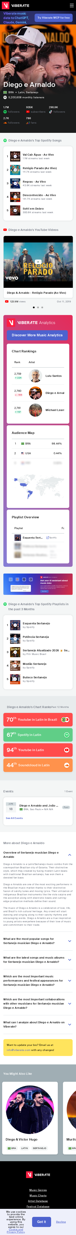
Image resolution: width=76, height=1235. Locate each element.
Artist (32, 362)
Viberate (15, 5)
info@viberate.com (19, 1050)
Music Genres (38, 1190)
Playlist (18, 528)
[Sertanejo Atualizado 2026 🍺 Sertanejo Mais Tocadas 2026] (15, 652)
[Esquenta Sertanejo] (15, 625)
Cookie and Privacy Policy (15, 1231)
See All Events (14, 818)
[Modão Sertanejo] (15, 665)
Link (47, 537)
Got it (41, 1222)
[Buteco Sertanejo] (15, 679)
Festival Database (38, 1206)
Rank (17, 362)
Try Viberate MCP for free (54, 17)
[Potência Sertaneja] (15, 638)
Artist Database (38, 1201)
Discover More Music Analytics (37, 335)
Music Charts (38, 1195)
